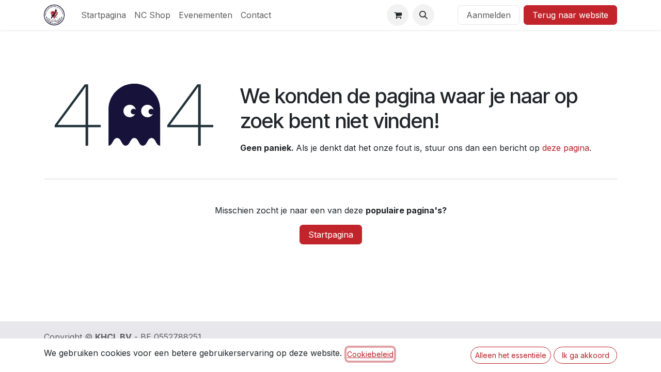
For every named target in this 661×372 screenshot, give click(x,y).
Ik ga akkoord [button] (585, 355)
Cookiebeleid (370, 354)
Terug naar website (570, 15)
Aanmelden (488, 15)
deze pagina (565, 148)
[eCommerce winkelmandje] (397, 15)
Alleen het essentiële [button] (510, 355)
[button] (423, 15)
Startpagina (330, 234)
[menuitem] (103, 15)
